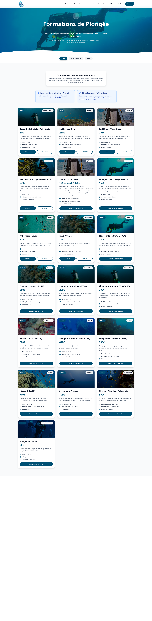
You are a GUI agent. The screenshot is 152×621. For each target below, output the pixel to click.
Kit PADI (46, 152)
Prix (94, 4)
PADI (88, 58)
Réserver (129, 4)
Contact (120, 4)
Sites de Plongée (103, 4)
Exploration (77, 4)
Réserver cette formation (76, 208)
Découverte (68, 4)
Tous (63, 58)
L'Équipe (112, 4)
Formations (87, 4)
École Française (76, 58)
